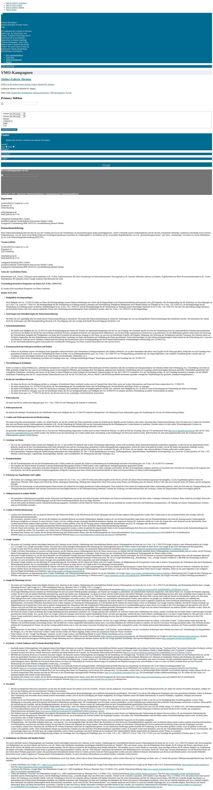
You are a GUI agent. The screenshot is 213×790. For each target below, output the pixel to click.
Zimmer (6, 119)
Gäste (5, 123)
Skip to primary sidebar (15, 7)
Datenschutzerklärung (35, 194)
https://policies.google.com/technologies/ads (58, 575)
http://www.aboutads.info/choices (32, 535)
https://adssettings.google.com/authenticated (122, 575)
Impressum (21, 194)
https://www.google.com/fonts (54, 765)
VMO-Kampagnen (57, 93)
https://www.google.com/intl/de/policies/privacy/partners (148, 573)
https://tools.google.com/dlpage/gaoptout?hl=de (66, 571)
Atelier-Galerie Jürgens (16, 79)
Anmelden (106, 166)
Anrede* (4, 144)
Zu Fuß (68, 93)
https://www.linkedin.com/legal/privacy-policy (82, 787)
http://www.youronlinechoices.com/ (20, 433)
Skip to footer (11, 10)
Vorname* (5, 149)
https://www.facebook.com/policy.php (34, 668)
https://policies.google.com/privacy (186, 636)
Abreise (6, 116)
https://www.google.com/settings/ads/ (25, 771)
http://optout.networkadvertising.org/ (146, 532)
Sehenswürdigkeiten (41, 93)
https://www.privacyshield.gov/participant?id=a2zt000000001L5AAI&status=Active (155, 549)
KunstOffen (16, 93)
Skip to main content (14, 5)
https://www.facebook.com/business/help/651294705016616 (173, 668)
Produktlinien (27, 93)
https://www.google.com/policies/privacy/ (159, 769)
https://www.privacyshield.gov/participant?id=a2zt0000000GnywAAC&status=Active (157, 652)
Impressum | (56, 194)
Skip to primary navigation (16, 3)
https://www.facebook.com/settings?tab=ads (122, 672)
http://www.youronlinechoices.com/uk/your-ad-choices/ (92, 535)
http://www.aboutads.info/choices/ (181, 431)
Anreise (6, 113)
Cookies (48, 194)
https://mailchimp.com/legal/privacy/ (65, 709)
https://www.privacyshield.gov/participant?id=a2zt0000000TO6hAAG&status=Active (69, 711)
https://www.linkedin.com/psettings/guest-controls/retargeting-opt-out (135, 787)
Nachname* (5, 154)
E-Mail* (4, 159)
